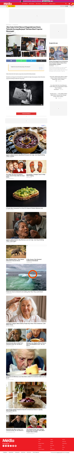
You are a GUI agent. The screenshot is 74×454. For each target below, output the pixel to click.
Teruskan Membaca (26, 113)
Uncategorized (15, 24)
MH (56, 80)
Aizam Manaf (51, 65)
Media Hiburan (8, 24)
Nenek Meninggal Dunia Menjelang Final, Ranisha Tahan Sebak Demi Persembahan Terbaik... (58, 63)
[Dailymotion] (67, 6)
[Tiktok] (64, 6)
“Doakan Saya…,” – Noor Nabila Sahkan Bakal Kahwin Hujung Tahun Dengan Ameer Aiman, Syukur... (58, 95)
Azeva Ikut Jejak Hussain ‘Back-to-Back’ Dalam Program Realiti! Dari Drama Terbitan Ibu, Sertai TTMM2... (58, 78)
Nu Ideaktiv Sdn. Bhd (59, 452)
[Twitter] (63, 6)
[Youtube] (66, 6)
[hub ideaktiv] (69, 3)
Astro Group (67, 452)
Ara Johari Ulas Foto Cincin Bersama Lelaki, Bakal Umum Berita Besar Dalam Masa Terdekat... (58, 86)
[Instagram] (62, 6)
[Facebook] (60, 6)
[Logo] (8, 4)
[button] (66, 3)
